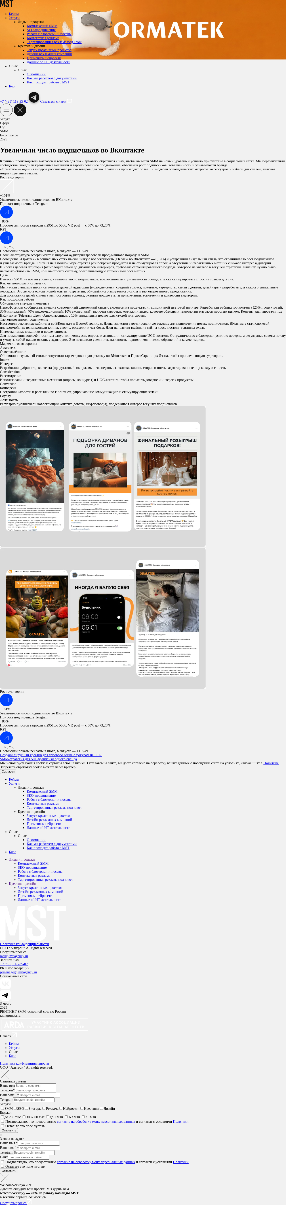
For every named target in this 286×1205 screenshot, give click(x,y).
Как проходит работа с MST (48, 82)
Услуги (14, 18)
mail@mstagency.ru (14, 956)
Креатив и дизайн (22, 883)
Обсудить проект (13, 1203)
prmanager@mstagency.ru (18, 972)
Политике (271, 763)
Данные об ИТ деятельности (48, 62)
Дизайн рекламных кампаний (49, 54)
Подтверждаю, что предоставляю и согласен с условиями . (97, 1121)
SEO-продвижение (41, 30)
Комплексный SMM (42, 26)
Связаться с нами (53, 101)
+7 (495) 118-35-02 (14, 101)
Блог (12, 86)
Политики (181, 1121)
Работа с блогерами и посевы (49, 34)
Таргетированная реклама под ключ (54, 42)
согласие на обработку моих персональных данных (96, 1121)
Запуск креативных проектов (49, 50)
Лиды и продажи (22, 859)
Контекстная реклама (43, 38)
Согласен (8, 771)
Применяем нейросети (44, 58)
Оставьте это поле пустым (25, 1126)
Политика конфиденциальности (24, 944)
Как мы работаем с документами (52, 78)
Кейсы (14, 14)
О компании (36, 74)
